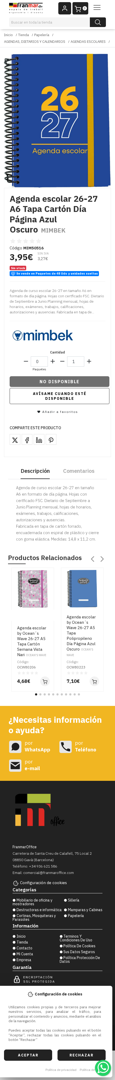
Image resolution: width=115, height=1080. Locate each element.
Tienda (23, 35)
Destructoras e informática (39, 909)
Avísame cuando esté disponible (59, 396)
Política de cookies (93, 1070)
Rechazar (82, 1055)
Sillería (73, 900)
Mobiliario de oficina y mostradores (32, 902)
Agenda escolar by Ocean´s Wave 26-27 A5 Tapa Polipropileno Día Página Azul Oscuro (81, 635)
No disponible (59, 381)
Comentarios (78, 470)
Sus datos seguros (79, 951)
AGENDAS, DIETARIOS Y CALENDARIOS (34, 41)
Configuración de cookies (43, 882)
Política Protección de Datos (80, 959)
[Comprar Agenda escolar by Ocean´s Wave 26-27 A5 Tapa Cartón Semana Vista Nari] (45, 681)
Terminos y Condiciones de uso (76, 938)
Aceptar (28, 1055)
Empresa (24, 959)
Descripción (35, 470)
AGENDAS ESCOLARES (88, 41)
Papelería (41, 35)
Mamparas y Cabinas (85, 909)
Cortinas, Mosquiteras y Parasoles (34, 917)
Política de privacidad (60, 1070)
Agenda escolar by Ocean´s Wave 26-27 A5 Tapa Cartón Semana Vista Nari (31, 641)
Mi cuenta (25, 954)
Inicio (8, 35)
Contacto (24, 948)
